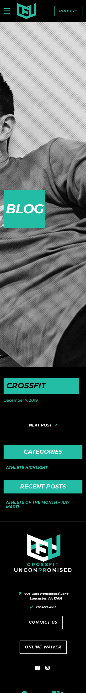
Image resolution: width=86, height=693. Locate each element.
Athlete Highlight (27, 467)
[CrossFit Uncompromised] (26, 11)
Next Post (40, 425)
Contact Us (43, 622)
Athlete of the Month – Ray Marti (38, 504)
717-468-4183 (46, 607)
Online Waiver (43, 647)
